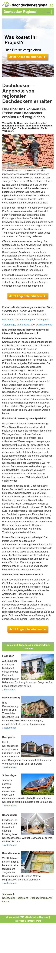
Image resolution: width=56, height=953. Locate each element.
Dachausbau (23, 324)
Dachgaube (43, 319)
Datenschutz (34, 920)
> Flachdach (8, 689)
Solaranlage (8, 324)
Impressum (20, 920)
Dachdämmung (44, 324)
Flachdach (7, 319)
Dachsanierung (23, 319)
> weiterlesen (9, 727)
